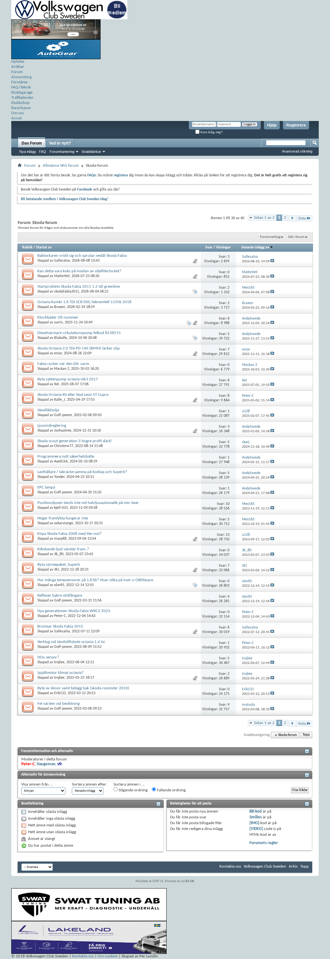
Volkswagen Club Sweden (265, 866)
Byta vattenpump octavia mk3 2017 (67, 379)
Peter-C (60, 616)
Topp (306, 735)
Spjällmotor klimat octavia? (60, 673)
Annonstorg (21, 77)
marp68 (60, 539)
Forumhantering (62, 152)
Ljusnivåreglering (51, 426)
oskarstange (63, 523)
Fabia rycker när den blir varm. (63, 364)
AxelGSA (61, 461)
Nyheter (18, 62)
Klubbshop (20, 103)
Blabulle (60, 338)
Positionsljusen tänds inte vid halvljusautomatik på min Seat (87, 503)
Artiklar (17, 67)
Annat (16, 118)
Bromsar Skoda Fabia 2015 (60, 626)
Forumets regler (263, 843)
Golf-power (63, 415)
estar (58, 353)
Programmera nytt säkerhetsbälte (65, 456)
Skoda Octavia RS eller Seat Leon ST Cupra (72, 395)
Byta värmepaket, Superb (58, 565)
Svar (208, 247)
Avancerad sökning (297, 151)
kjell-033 (61, 508)
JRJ (56, 570)
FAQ (42, 152)
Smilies (255, 817)
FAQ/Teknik (21, 87)
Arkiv (293, 866)
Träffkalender (22, 98)
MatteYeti (62, 276)
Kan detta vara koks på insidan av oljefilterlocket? (79, 271)
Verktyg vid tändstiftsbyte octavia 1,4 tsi (71, 642)
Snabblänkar (91, 152)
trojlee (59, 662)
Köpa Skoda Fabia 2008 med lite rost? (69, 534)
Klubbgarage (22, 92)
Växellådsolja (48, 410)
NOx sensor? (48, 657)
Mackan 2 (61, 369)
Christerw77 (63, 446)
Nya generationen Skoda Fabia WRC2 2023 (73, 611)
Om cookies (108, 956)
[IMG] (254, 823)
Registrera (296, 125)
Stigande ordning (133, 790)
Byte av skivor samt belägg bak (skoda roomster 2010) (83, 688)
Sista (302, 218)
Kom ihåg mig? (211, 132)
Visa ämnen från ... (37, 784)
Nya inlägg (27, 152)
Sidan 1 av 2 (264, 218)
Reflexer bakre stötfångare (59, 595)
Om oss (17, 113)
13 (227, 535)
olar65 (59, 585)
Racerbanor (21, 108)
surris (58, 322)
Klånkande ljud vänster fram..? (63, 549)
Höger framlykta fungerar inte (62, 518)
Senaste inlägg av (255, 247)
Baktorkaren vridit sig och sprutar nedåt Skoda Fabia (82, 256)
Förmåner (19, 82)
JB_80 (58, 554)
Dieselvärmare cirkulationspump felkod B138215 (79, 333)
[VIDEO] (256, 829)
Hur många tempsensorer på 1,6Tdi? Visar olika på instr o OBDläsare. (95, 580)
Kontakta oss (230, 866)
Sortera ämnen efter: (89, 784)
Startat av (44, 247)
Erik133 (60, 693)
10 (227, 504)
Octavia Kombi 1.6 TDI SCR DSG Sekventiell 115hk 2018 (84, 302)
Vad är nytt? (60, 143)
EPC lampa (46, 487)
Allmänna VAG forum (61, 165)
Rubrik (27, 247)
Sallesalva (62, 261)
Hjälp (272, 125)
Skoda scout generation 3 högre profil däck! (74, 441)
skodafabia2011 (66, 291)
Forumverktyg (270, 237)
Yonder (59, 477)
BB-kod (255, 811)
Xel (56, 384)
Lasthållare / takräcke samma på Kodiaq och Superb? (82, 472)
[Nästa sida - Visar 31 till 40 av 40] (292, 218)
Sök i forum (296, 237)
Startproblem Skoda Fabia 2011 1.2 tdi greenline (78, 286)
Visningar (223, 247)
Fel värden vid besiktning (58, 704)
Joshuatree (62, 431)
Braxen (59, 307)
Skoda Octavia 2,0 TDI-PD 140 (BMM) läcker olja (78, 348)
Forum (17, 72)
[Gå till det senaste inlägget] (272, 261)
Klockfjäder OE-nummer (57, 317)
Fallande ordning (171, 790)
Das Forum (32, 143)
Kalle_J (59, 400)
